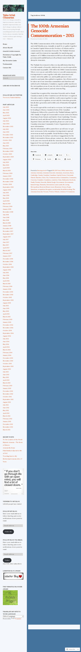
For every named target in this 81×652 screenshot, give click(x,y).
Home (5, 44)
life (64, 185)
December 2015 (8, 292)
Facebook (72, 180)
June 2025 (6, 110)
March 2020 (7, 170)
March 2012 (6, 416)
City (47, 177)
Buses (72, 173)
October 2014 (7, 330)
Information (50, 185)
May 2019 (6, 198)
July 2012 (6, 405)
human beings (35, 185)
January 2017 (7, 256)
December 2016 (8, 259)
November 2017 (8, 231)
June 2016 (6, 275)
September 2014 (8, 333)
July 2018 (6, 215)
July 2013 (6, 372)
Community (72, 177)
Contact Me (7, 68)
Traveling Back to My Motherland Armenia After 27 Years (12, 459)
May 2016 (6, 278)
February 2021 (7, 148)
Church (33, 177)
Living (67, 185)
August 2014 (7, 336)
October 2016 (7, 264)
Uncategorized (41, 170)
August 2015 (7, 303)
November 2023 (8, 126)
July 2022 (6, 129)
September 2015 (8, 300)
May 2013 (6, 377)
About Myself (7, 48)
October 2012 (7, 397)
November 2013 (8, 361)
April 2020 (6, 168)
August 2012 (7, 402)
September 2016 (8, 267)
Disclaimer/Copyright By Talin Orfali (12, 56)
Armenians (59, 173)
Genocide (43, 182)
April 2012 (6, 413)
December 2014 (8, 325)
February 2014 (7, 352)
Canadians (53, 175)
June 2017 (6, 242)
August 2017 (7, 237)
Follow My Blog (10, 511)
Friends (37, 182)
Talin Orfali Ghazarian (9, 16)
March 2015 (6, 317)
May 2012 (6, 410)
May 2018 (6, 220)
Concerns (34, 180)
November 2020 (8, 151)
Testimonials (7, 64)
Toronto (46, 192)
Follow (7, 560)
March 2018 (6, 223)
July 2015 (6, 306)
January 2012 (7, 421)
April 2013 (6, 380)
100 (53, 170)
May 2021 (6, 146)
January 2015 (7, 322)
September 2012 (8, 399)
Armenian (39, 173)
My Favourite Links (10, 60)
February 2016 (7, 286)
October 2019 (7, 184)
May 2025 (6, 113)
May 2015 (6, 311)
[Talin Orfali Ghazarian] (13, 8)
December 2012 (8, 391)
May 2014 (6, 344)
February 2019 (7, 206)
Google (53, 182)
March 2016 (6, 283)
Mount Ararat (50, 187)
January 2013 (7, 388)
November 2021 (8, 137)
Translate (18, 619)
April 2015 (6, 314)
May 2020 (6, 165)
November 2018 (8, 212)
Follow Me (8, 532)
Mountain (58, 187)
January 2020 (7, 176)
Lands (60, 185)
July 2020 (6, 162)
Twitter (51, 192)
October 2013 (7, 363)
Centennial (69, 175)
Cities (43, 177)
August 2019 (7, 190)
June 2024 (6, 124)
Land (56, 185)
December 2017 (8, 228)
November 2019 (8, 181)
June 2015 (6, 308)
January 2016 (7, 289)
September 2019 (8, 187)
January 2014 (7, 355)
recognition (41, 189)
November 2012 (8, 394)
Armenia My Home (9, 448)
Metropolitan (35, 187)
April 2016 (6, 281)
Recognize (49, 189)
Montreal (42, 187)
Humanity (43, 185)
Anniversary (69, 170)
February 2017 (7, 253)
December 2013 (8, 358)
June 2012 (6, 408)
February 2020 (7, 173)
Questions (34, 189)
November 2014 (8, 328)
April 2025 (6, 115)
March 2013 (6, 383)
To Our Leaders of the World (12, 439)
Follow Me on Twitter (12, 95)
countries (54, 180)
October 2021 (7, 140)
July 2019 (6, 193)
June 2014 (6, 341)
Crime (60, 180)
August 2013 (7, 369)
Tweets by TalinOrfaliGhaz (12, 97)
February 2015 (7, 319)
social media (56, 189)
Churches (38, 177)
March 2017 (6, 250)
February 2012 (7, 419)
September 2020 (8, 157)
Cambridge (34, 175)
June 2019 (6, 195)
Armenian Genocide (49, 173)
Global (49, 182)
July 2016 (6, 272)
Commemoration (54, 177)
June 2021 (6, 143)
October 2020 (7, 154)
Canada (40, 175)
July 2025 (6, 107)
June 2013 (6, 374)
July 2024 (6, 121)
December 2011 (8, 424)
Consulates (47, 180)
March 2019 (6, 204)
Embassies (65, 180)
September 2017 (8, 234)
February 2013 (7, 386)
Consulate (40, 180)
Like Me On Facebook (11, 86)
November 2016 (8, 261)
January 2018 (7, 226)
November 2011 (8, 427)
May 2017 (6, 245)
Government (60, 182)
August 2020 (7, 159)
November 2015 (8, 295)
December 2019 (8, 179)
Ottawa (64, 187)
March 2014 (6, 350)
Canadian (46, 175)
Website (57, 192)
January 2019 (7, 209)
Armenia (33, 173)
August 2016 (7, 270)
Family (33, 182)
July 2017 (6, 239)
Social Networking (66, 189)
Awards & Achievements (11, 51)
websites (63, 192)
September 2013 (8, 366)
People (69, 187)
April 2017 (6, 248)
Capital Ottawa (61, 175)
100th (63, 170)
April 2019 (6, 201)
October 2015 (7, 297)
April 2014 (6, 347)
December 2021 (8, 135)
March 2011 (6, 430)
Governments (69, 182)
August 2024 (7, 118)
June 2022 (6, 132)
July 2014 (6, 339)
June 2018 (6, 217)
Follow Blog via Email (13, 540)
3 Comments (71, 192)
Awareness (66, 173)
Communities (64, 177)
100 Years (58, 170)
